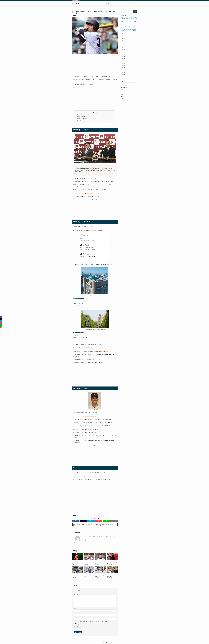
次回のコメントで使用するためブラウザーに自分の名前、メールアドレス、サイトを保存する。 (91, 621)
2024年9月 (123, 65)
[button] (75, 521)
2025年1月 (123, 56)
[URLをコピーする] (114, 521)
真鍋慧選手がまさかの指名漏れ (84, 114)
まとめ (79, 120)
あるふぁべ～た (76, 3)
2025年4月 (123, 49)
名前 (75, 608)
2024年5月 (123, 74)
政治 (122, 96)
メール (75, 612)
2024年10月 (124, 63)
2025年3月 (123, 51)
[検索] (136, 0)
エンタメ (123, 89)
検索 (135, 11)
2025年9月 (123, 38)
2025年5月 (123, 47)
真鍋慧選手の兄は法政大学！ (83, 118)
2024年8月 (123, 67)
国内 (122, 94)
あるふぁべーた (77, 542)
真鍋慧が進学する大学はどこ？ (84, 116)
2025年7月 (123, 42)
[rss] (135, 0)
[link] (85, 540)
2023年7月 (123, 81)
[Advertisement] (95, 66)
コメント (76, 594)
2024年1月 (123, 76)
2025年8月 (123, 40)
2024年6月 (123, 72)
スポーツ (74, 515)
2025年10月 (124, 36)
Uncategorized (124, 87)
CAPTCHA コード (77, 626)
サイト (75, 617)
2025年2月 (123, 54)
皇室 (122, 98)
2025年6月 (123, 45)
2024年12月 (124, 58)
